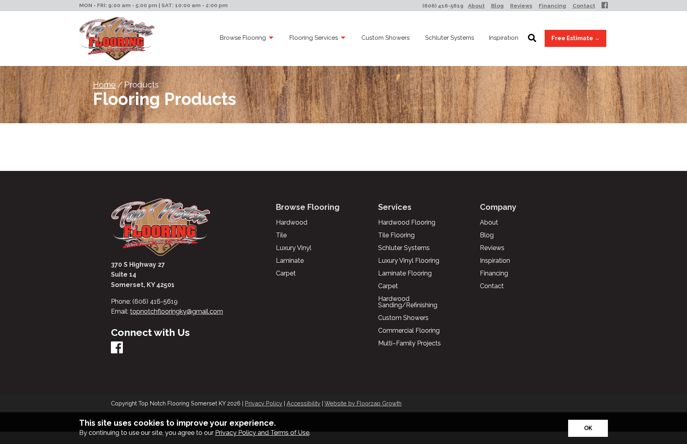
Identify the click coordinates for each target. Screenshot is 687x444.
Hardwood (291, 222)
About (489, 222)
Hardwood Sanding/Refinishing (407, 302)
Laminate (290, 261)
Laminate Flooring (405, 273)
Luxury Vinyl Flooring (408, 261)
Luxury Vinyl (293, 248)
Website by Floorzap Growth (363, 403)
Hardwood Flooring (406, 222)
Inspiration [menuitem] (503, 37)
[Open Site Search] (532, 38)
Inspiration (495, 261)
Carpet (286, 273)
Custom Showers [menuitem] (385, 37)
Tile (281, 235)
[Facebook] (605, 6)
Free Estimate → (575, 38)
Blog (487, 235)
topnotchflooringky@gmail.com (176, 311)
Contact (492, 286)
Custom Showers (403, 318)
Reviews (492, 248)
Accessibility (303, 403)
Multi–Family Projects (409, 343)
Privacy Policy (263, 403)
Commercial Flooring (409, 331)
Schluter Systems (404, 248)
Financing (494, 273)
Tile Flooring (396, 235)
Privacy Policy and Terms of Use (262, 432)
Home (104, 84)
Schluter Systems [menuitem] (449, 37)
